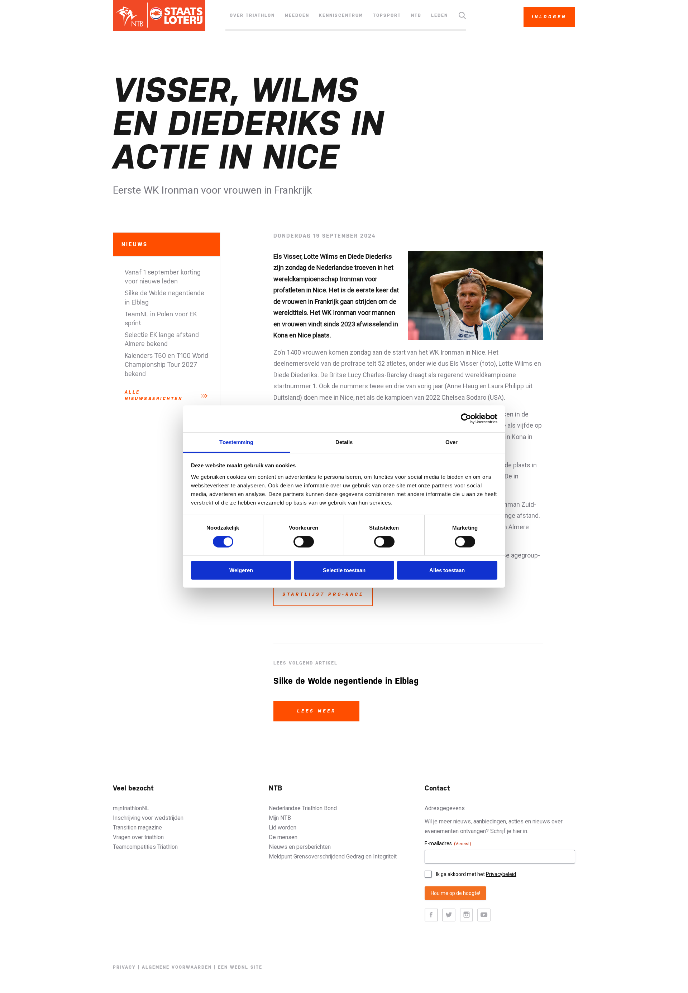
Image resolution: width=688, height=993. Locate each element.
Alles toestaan (447, 570)
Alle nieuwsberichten (154, 395)
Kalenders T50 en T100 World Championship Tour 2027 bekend (166, 364)
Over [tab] (451, 442)
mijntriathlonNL (131, 808)
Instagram (466, 915)
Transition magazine (137, 827)
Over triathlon (252, 15)
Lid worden (282, 827)
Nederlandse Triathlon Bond (303, 808)
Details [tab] (344, 442)
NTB (416, 15)
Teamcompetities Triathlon (145, 846)
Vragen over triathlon (138, 837)
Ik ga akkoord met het (476, 874)
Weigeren (241, 570)
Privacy (124, 967)
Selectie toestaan (344, 570)
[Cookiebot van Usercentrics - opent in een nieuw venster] (466, 418)
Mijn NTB (280, 817)
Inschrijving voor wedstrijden (148, 817)
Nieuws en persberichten (300, 846)
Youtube (484, 915)
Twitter (448, 915)
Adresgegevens (445, 808)
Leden (439, 15)
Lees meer (316, 711)
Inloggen (549, 16)
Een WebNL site (240, 967)
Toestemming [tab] (236, 442)
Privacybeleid (501, 874)
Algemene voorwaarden (177, 967)
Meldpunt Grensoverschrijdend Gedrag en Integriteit (333, 856)
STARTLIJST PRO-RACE (323, 594)
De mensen (283, 837)
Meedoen (297, 15)
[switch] (303, 541)
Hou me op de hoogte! (455, 893)
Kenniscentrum (341, 15)
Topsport (387, 15)
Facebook (431, 915)
